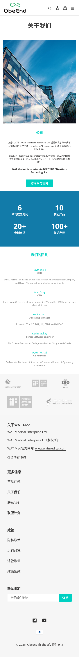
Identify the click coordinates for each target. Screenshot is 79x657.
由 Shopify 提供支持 (50, 644)
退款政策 (14, 561)
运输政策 (14, 550)
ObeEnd (32, 644)
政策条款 (14, 571)
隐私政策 (14, 540)
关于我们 (14, 492)
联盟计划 (14, 513)
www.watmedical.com (50, 448)
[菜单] (73, 7)
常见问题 (14, 481)
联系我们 (14, 502)
